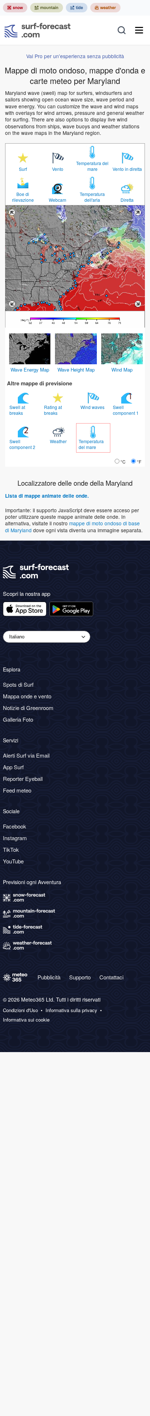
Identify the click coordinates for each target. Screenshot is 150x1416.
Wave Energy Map (30, 369)
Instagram (15, 838)
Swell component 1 (126, 410)
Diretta (127, 200)
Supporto (80, 977)
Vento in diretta (127, 169)
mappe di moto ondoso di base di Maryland (72, 526)
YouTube (13, 861)
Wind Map (122, 369)
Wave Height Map (76, 369)
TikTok (11, 849)
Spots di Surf (18, 684)
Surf (23, 169)
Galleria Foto (18, 719)
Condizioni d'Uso (20, 1010)
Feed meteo (17, 790)
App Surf (13, 767)
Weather (59, 441)
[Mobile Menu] (139, 30)
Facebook (14, 826)
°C (123, 461)
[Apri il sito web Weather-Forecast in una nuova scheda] (105, 7)
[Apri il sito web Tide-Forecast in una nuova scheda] (76, 7)
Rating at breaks (53, 410)
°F (139, 461)
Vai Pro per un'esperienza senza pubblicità (75, 56)
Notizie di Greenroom (28, 707)
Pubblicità (49, 977)
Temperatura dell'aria (92, 197)
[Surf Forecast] (37, 30)
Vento (57, 169)
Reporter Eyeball (23, 778)
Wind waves (93, 407)
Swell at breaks (17, 410)
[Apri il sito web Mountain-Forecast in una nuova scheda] (46, 7)
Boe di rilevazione (23, 197)
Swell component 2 (22, 444)
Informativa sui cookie (26, 1019)
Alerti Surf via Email (26, 755)
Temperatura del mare (92, 166)
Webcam (57, 200)
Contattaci (111, 977)
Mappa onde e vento (27, 696)
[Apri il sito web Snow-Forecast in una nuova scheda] (15, 7)
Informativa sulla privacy (71, 1010)
